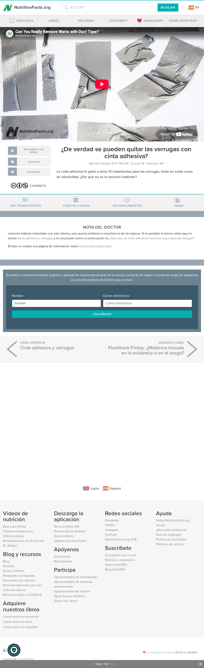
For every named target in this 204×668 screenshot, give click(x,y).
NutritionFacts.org (32, 7)
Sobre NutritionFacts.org (173, 520)
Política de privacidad (171, 539)
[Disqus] (102, 418)
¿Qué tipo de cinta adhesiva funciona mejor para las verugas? (152, 238)
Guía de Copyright (168, 534)
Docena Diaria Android (69, 531)
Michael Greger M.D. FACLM (109, 163)
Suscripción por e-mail (120, 555)
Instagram (112, 530)
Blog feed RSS (115, 569)
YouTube (111, 534)
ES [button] (196, 7)
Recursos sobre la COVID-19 (22, 594)
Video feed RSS (116, 564)
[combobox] (108, 7)
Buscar (168, 7)
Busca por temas (14, 526)
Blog (6, 561)
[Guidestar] (4, 650)
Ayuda (160, 525)
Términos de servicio (170, 544)
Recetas (8, 566)
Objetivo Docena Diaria (70, 540)
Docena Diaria (64, 536)
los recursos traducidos (95, 246)
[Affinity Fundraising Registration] (14, 650)
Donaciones (62, 556)
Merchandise (63, 561)
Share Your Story (65, 601)
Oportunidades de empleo (72, 591)
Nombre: (19, 295)
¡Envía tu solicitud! (186, 652)
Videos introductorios (18, 531)
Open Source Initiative (69, 596)
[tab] (25, 202)
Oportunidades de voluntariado (75, 577)
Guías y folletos (13, 571)
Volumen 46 (154, 163)
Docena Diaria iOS (66, 526)
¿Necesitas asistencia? (171, 530)
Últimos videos (13, 536)
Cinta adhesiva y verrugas (35, 238)
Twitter (110, 525)
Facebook (112, 520)
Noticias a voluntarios (120, 560)
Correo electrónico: (117, 295)
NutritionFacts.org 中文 (121, 539)
